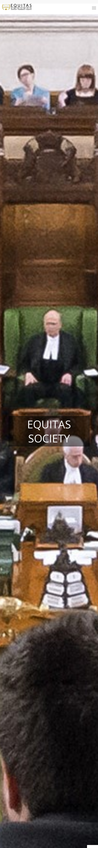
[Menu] (93, 8)
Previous (5, 431)
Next (92, 431)
